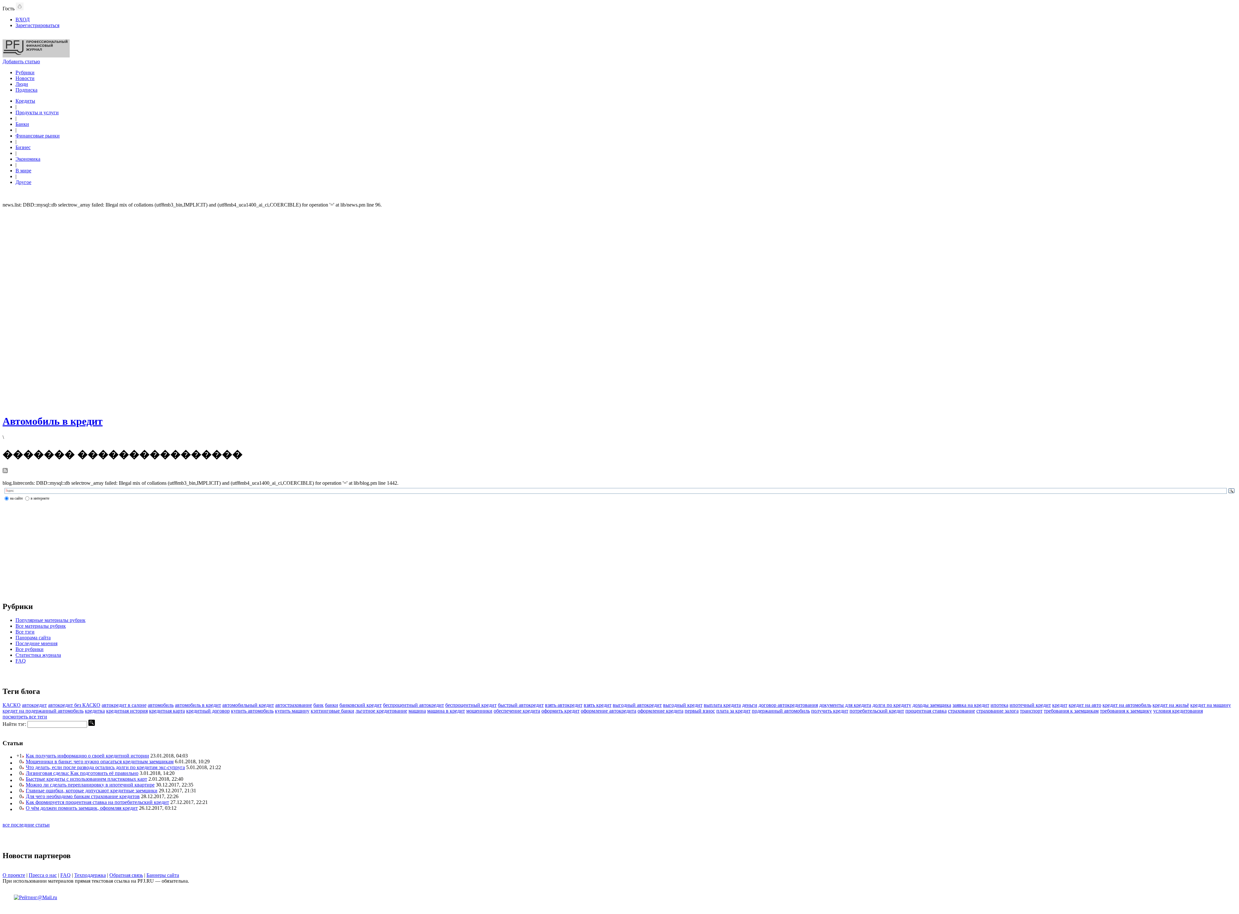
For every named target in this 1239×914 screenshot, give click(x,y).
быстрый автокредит (521, 705)
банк (318, 705)
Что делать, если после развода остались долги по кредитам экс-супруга (105, 767)
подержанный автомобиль (781, 711)
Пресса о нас (43, 875)
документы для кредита (845, 705)
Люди (21, 84)
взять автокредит (563, 705)
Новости (25, 78)
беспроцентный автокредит (413, 705)
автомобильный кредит (248, 705)
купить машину (292, 711)
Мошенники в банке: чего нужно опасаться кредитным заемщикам (100, 761)
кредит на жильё (1171, 705)
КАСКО (12, 705)
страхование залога (997, 711)
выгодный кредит (682, 705)
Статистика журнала (38, 655)
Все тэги (25, 632)
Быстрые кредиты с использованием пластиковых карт (86, 779)
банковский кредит (360, 705)
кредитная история (127, 711)
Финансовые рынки (37, 135)
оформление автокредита (608, 711)
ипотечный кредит (1030, 705)
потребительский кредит (877, 711)
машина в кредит (446, 711)
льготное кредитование (381, 711)
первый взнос (700, 711)
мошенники (479, 711)
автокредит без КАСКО (74, 705)
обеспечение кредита (517, 711)
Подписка (26, 90)
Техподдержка (90, 875)
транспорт (1031, 711)
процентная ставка (926, 711)
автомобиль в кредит (198, 705)
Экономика (27, 159)
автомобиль (161, 705)
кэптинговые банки (332, 711)
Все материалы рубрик (40, 626)
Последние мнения (36, 643)
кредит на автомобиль (1127, 705)
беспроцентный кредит (471, 705)
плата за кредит (733, 711)
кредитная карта (167, 711)
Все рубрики (29, 649)
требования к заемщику (1126, 711)
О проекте (14, 875)
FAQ (20, 661)
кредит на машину (1210, 705)
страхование (961, 711)
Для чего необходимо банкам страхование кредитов (83, 796)
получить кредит (829, 711)
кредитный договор (208, 711)
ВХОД (22, 19)
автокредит (34, 705)
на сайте (16, 498)
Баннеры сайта (162, 875)
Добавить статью (21, 61)
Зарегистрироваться (37, 25)
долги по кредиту (891, 705)
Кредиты (25, 101)
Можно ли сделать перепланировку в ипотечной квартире (90, 784)
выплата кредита (722, 705)
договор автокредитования (788, 705)
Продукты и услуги (37, 112)
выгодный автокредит (637, 705)
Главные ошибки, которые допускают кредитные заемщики (91, 790)
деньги (749, 705)
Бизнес (23, 147)
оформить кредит (560, 711)
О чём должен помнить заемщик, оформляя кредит (82, 808)
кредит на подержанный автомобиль (43, 711)
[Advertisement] (619, 310)
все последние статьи (26, 825)
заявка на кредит (970, 705)
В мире (23, 170)
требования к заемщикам (1071, 711)
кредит (1059, 705)
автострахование (293, 705)
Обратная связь (126, 875)
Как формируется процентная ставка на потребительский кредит (97, 802)
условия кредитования (1178, 711)
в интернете (40, 498)
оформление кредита (660, 711)
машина (417, 711)
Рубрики (25, 72)
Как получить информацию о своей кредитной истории (87, 755)
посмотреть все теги (25, 716)
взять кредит (597, 705)
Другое (23, 182)
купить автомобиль (252, 711)
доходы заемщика (931, 705)
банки (331, 705)
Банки (22, 124)
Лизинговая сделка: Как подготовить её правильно (82, 773)
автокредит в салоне (124, 705)
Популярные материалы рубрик (50, 620)
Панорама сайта (33, 637)
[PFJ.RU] (36, 55)
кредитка (95, 711)
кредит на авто (1085, 705)
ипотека (999, 705)
